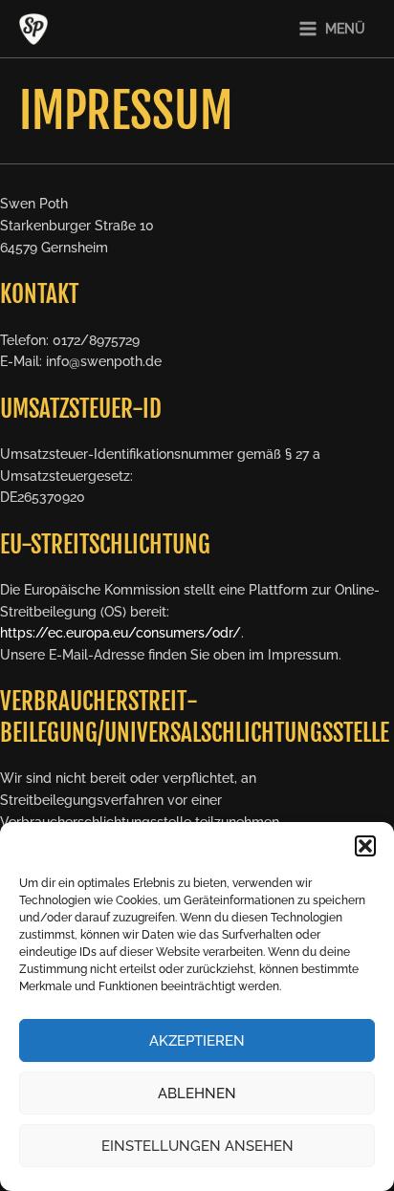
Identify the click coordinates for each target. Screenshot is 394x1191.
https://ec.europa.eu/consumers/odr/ (120, 632)
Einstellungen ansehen (197, 1146)
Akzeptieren (197, 1041)
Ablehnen (197, 1093)
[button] (365, 845)
